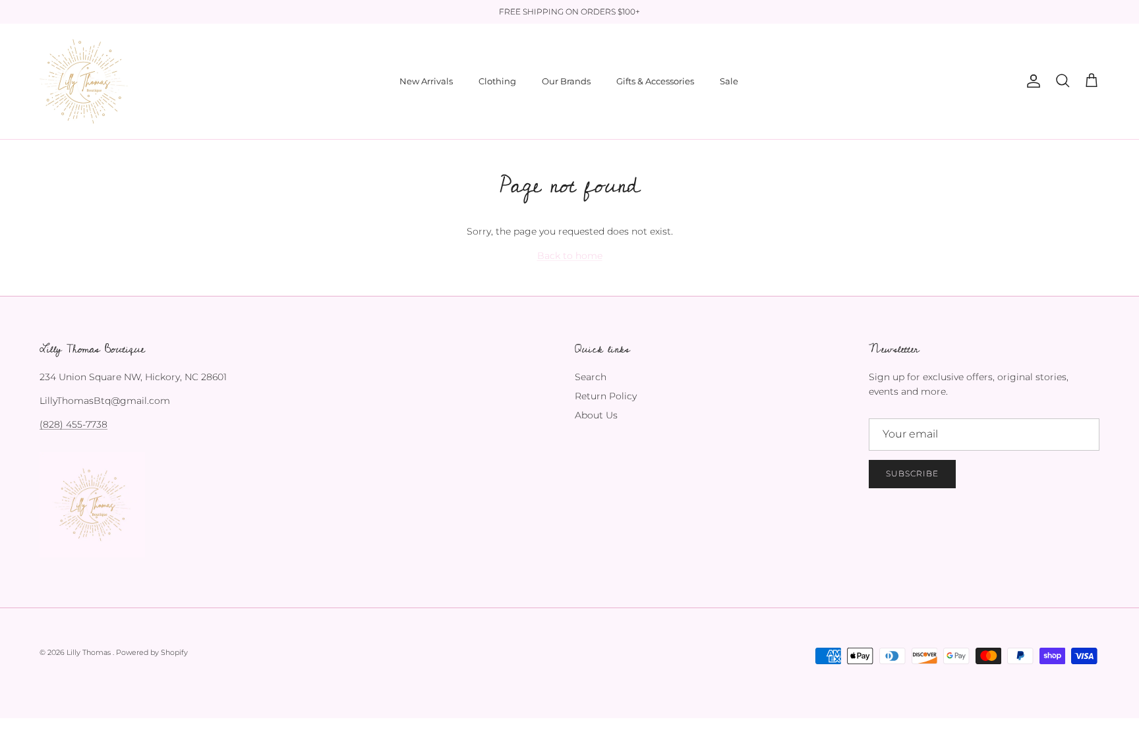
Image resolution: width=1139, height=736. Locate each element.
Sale (729, 81)
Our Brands (566, 81)
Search (590, 377)
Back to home (569, 256)
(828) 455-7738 (73, 424)
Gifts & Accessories (655, 81)
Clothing (497, 81)
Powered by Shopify (152, 652)
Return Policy (606, 396)
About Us (596, 415)
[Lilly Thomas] (84, 81)
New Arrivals (426, 81)
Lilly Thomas (90, 652)
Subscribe (912, 473)
